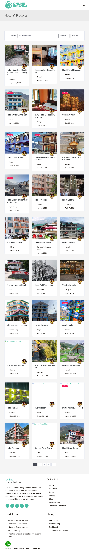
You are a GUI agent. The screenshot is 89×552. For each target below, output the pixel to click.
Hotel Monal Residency (72, 70)
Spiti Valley (13, 207)
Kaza (11, 119)
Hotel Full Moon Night (44, 285)
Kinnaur (67, 75)
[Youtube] (22, 506)
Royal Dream (68, 200)
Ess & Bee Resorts (43, 242)
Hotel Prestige (41, 200)
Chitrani (40, 372)
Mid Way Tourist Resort (17, 325)
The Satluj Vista (69, 285)
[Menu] (84, 5)
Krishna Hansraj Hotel (16, 285)
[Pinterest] (27, 506)
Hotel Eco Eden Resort (72, 365)
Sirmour (12, 370)
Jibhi (38, 452)
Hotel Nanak (12, 408)
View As (63, 36)
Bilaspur (12, 79)
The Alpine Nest (41, 325)
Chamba (68, 204)
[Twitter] (17, 506)
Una (10, 290)
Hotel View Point (69, 242)
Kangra (39, 122)
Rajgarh (67, 412)
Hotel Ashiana (13, 448)
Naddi (39, 249)
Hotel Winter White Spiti (17, 115)
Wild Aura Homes (14, 242)
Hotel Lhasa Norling (15, 157)
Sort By (75, 36)
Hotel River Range (70, 448)
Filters (13, 36)
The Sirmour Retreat (15, 365)
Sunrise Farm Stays (43, 448)
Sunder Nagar (14, 330)
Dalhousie (40, 290)
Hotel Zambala (68, 325)
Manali (39, 77)
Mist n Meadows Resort (72, 408)
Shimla (39, 204)
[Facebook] (7, 506)
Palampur (12, 452)
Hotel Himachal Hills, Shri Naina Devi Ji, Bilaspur (17, 72)
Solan (39, 412)
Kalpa (39, 330)
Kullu (66, 452)
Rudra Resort (40, 408)
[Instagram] (12, 506)
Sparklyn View (68, 115)
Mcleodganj (47, 247)
